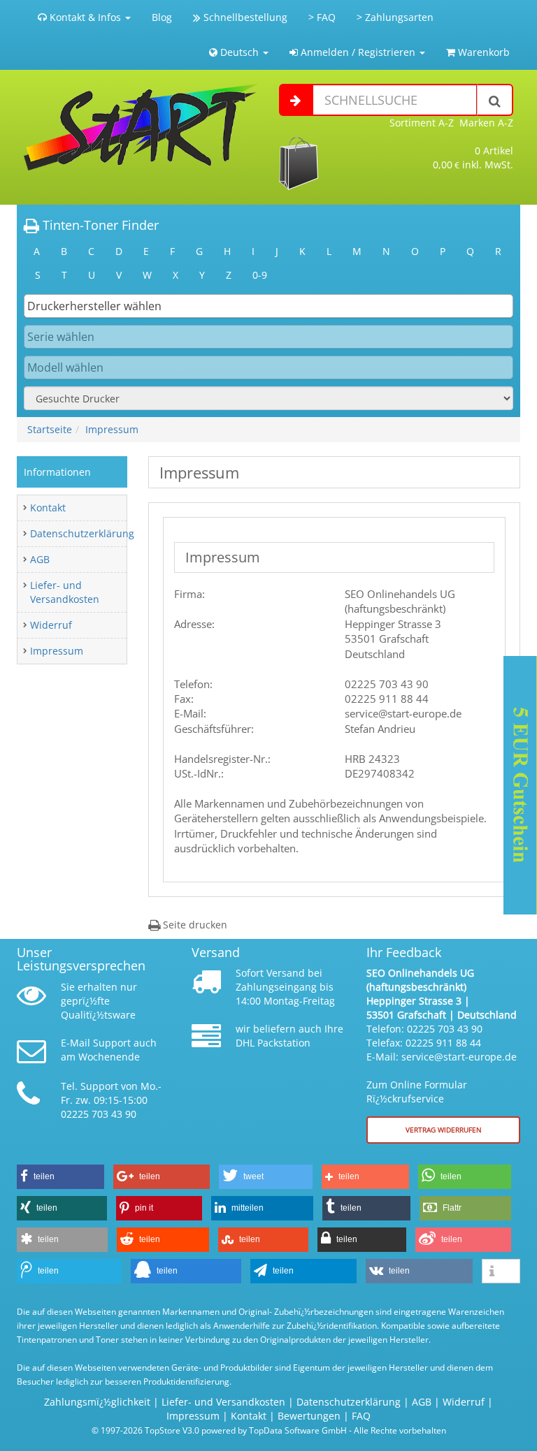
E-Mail (75, 1042)
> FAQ (322, 17)
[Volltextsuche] (495, 100)
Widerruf (51, 625)
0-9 (259, 275)
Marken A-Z (486, 122)
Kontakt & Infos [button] (85, 17)
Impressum (111, 429)
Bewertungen (309, 1415)
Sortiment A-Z (421, 122)
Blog (162, 17)
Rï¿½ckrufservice (405, 1098)
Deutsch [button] (239, 52)
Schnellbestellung (244, 17)
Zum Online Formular (416, 1084)
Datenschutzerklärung (82, 533)
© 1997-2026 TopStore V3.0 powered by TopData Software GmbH (219, 1430)
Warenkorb (482, 52)
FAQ (361, 1415)
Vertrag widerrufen (444, 1130)
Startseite (49, 429)
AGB (40, 559)
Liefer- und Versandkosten (64, 592)
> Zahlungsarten (395, 17)
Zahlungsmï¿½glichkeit (97, 1401)
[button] (60, 1177)
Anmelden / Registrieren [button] (358, 52)
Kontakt (48, 507)
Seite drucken (193, 924)
